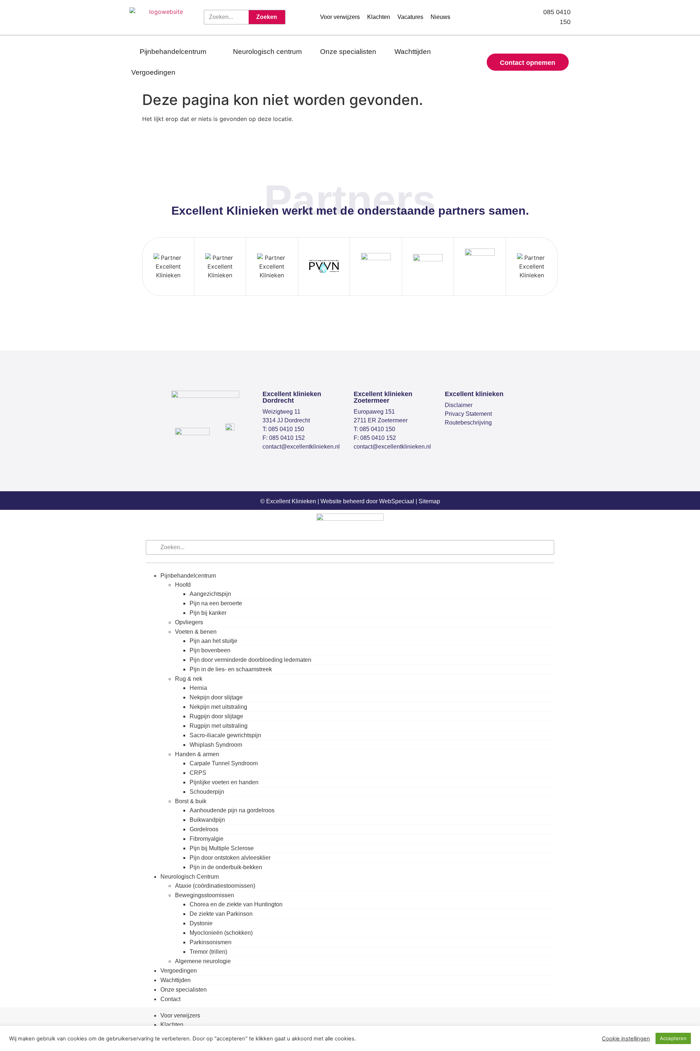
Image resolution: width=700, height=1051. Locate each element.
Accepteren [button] (673, 1038)
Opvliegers (189, 622)
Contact (170, 999)
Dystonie (201, 923)
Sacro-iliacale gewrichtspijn (225, 735)
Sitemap (429, 501)
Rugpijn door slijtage (216, 716)
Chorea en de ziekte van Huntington (236, 904)
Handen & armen (197, 754)
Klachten (171, 1024)
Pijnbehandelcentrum (173, 51)
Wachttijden (412, 51)
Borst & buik (190, 801)
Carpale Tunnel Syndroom (224, 763)
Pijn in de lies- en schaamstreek (231, 669)
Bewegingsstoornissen (204, 895)
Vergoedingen (153, 72)
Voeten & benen (196, 632)
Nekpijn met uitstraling (218, 707)
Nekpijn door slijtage (216, 697)
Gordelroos (204, 829)
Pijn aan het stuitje (213, 641)
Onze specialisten (348, 51)
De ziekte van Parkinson (221, 914)
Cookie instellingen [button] (626, 1038)
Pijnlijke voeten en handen (224, 782)
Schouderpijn (207, 792)
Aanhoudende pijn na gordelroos (232, 810)
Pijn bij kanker (208, 613)
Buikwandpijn (207, 820)
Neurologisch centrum (267, 51)
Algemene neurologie (203, 961)
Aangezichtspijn (210, 594)
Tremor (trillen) (208, 952)
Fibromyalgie (206, 839)
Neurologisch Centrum (189, 877)
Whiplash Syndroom (216, 745)
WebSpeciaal (396, 501)
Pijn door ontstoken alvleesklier (230, 858)
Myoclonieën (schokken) (221, 933)
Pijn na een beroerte (216, 603)
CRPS (198, 773)
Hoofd (183, 585)
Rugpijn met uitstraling (219, 726)
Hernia (198, 688)
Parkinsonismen (211, 942)
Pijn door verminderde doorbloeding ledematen (250, 660)
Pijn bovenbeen (210, 650)
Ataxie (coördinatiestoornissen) (215, 886)
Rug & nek (188, 679)
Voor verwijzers (180, 1015)
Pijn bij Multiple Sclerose (222, 848)
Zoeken (266, 17)
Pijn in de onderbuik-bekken (226, 867)
